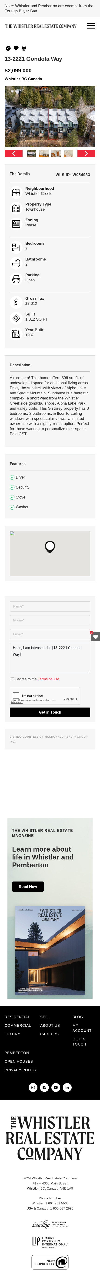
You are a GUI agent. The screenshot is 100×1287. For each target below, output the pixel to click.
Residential (17, 1017)
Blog (78, 1017)
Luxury (12, 1034)
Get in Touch (50, 712)
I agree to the (37, 679)
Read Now (28, 886)
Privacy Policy (21, 1070)
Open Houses (19, 1061)
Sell (45, 1017)
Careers (49, 1034)
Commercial (18, 1025)
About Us (50, 1025)
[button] (50, 547)
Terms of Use (48, 679)
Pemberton (17, 1053)
